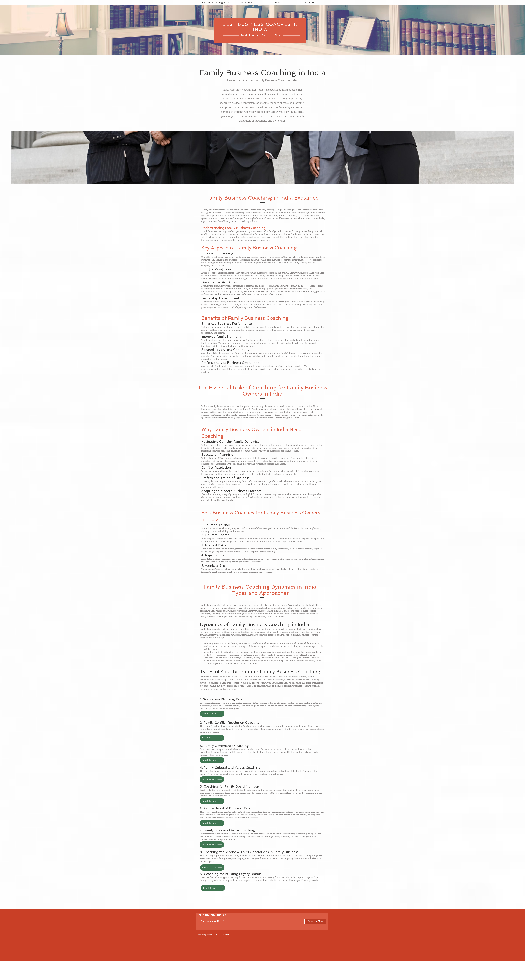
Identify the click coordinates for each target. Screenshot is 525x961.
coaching (282, 98)
